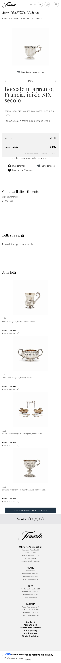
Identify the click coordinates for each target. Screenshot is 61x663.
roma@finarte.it (32, 597)
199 (4, 486)
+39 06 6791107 (33, 592)
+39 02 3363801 (33, 574)
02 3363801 (7, 201)
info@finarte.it (33, 579)
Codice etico (30, 633)
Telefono (25, 574)
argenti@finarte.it (10, 196)
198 (4, 430)
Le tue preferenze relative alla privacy (32, 654)
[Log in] (47, 4)
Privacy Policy (30, 630)
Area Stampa (30, 624)
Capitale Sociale (27, 561)
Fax (24, 576)
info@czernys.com (33, 615)
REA (26, 558)
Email (25, 579)
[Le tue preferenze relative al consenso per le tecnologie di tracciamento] (13, 658)
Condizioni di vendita (30, 627)
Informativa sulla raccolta (17, 659)
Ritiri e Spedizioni (30, 636)
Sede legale (25, 550)
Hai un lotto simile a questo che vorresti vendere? (30, 158)
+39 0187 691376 (33, 610)
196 (4, 318)
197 (4, 374)
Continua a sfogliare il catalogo (30, 510)
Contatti (30, 622)
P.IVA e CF (25, 555)
